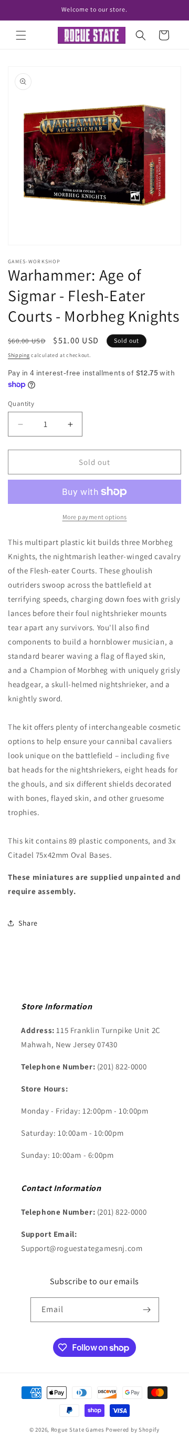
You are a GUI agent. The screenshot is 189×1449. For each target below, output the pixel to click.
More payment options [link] (94, 517)
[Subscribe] (147, 1309)
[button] (21, 35)
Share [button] (28, 923)
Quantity (21, 403)
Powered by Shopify (133, 1429)
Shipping (19, 355)
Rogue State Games (77, 1429)
